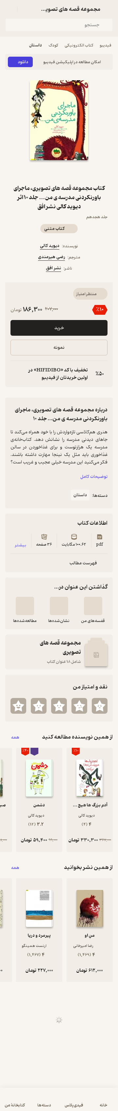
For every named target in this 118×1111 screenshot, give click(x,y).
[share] (43, 172)
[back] (109, 9)
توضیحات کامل (94, 476)
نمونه (59, 347)
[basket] (25, 9)
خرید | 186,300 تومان (59, 1102)
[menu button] (9, 9)
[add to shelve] (93, 606)
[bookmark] (74, 172)
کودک (53, 45)
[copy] (15, 374)
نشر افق (53, 268)
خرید (59, 328)
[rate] (100, 706)
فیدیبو (105, 45)
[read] (25, 606)
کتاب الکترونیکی (79, 45)
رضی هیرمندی (51, 257)
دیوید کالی (49, 245)
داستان (35, 45)
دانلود (23, 62)
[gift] (59, 172)
